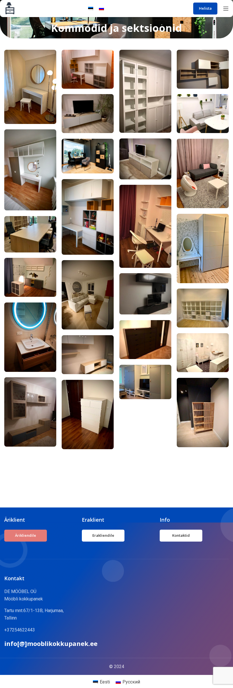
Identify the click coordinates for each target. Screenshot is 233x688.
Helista (205, 8)
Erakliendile (103, 535)
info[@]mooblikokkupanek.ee (50, 643)
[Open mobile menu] (226, 8)
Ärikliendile (25, 535)
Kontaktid (181, 535)
